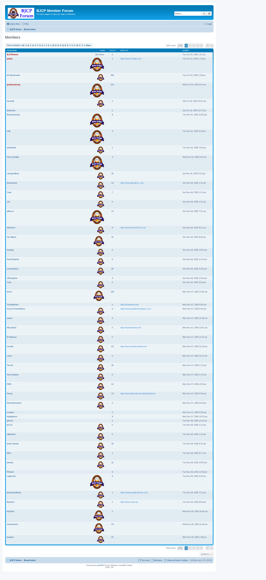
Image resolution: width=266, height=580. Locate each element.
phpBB (100, 565)
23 (112, 524)
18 (112, 173)
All (23, 45)
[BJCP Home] (21, 12)
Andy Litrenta (12, 444)
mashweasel (12, 524)
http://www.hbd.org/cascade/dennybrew (138, 393)
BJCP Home (15, 560)
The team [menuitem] (145, 560)
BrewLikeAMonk (14, 492)
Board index (30, 560)
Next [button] (212, 46)
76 (112, 237)
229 (112, 292)
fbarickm (10, 502)
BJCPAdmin (12, 54)
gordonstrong (13, 84)
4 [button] (197, 46)
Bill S (9, 453)
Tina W (10, 365)
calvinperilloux (13, 173)
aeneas (10, 462)
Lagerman (11, 476)
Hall (8, 131)
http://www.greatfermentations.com (136, 309)
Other (88, 45)
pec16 (9, 425)
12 (112, 393)
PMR (9, 384)
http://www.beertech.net (131, 327)
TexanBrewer (13, 304)
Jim (8, 202)
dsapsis (10, 537)
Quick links (15, 24)
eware (9, 318)
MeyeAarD (11, 327)
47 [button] (208, 46)
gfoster (10, 421)
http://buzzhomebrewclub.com (134, 346)
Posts (112, 50)
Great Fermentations (16, 309)
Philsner (10, 472)
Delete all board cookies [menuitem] (177, 560)
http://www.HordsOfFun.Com (133, 228)
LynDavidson (12, 269)
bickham (10, 511)
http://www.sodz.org (129, 502)
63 (112, 346)
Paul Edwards (13, 259)
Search (204, 13)
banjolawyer (12, 416)
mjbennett (11, 434)
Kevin (9, 292)
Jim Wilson (11, 237)
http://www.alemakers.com (132, 183)
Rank (102, 50)
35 (112, 269)
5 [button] (201, 46)
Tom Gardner (13, 375)
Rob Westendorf (14, 403)
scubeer (10, 412)
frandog (10, 250)
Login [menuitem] (209, 24)
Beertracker (12, 183)
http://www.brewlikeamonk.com (134, 492)
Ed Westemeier (13, 75)
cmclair (10, 346)
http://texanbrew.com (130, 304)
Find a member (13, 45)
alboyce (10, 211)
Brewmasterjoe (13, 115)
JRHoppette (12, 278)
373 (112, 84)
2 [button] (190, 46)
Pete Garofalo (13, 157)
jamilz (9, 59)
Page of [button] (180, 46)
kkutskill (10, 101)
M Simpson (12, 337)
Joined (185, 50)
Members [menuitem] (158, 560)
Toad (9, 192)
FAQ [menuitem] (26, 24)
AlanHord (11, 228)
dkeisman (11, 110)
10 (112, 462)
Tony (9, 282)
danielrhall (11, 147)
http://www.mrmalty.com (131, 59)
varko (9, 356)
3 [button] (193, 46)
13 (112, 183)
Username (12, 50)
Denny (10, 393)
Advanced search (209, 13)
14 (112, 211)
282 (112, 75)
